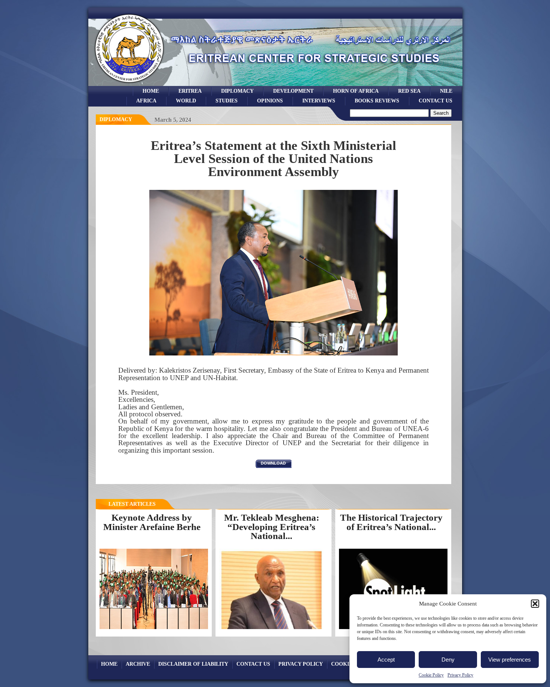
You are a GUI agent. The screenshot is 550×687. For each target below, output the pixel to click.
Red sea (409, 91)
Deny (448, 659)
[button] (535, 603)
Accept (386, 659)
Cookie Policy (431, 675)
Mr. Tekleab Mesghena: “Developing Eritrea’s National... (271, 526)
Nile (446, 91)
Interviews (318, 101)
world (186, 101)
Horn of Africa (356, 91)
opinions (270, 101)
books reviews (377, 101)
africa (146, 101)
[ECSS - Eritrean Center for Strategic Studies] (129, 84)
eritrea (190, 91)
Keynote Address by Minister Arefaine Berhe (152, 522)
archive (138, 664)
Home (151, 91)
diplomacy (116, 119)
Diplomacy (237, 91)
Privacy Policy (460, 675)
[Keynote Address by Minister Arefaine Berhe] (154, 628)
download (273, 463)
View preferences (509, 659)
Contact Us (435, 101)
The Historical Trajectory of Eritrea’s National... (391, 522)
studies (227, 101)
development (293, 91)
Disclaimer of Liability (193, 664)
